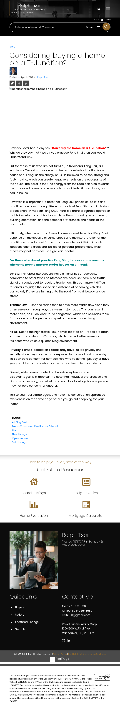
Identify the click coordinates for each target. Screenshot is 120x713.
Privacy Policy (60, 654)
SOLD (108, 20)
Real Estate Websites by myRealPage (87, 654)
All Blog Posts (20, 422)
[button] (63, 640)
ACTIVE (97, 20)
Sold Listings (19, 442)
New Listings (19, 434)
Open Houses (20, 438)
